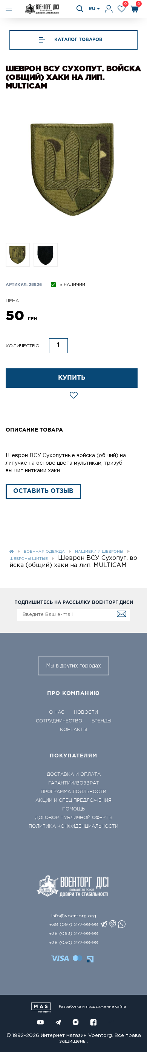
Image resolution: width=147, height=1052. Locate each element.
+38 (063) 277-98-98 (73, 934)
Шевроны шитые (28, 559)
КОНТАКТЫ (73, 729)
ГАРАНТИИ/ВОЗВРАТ (73, 783)
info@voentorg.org (73, 916)
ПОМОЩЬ (73, 809)
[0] (122, 8)
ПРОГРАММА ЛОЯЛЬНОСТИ (73, 791)
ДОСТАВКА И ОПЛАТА (74, 774)
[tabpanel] (73, 169)
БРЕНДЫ (101, 721)
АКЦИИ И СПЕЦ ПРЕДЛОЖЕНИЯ (73, 800)
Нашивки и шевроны (99, 551)
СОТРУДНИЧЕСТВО (59, 721)
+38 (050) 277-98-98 (73, 943)
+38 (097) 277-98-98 (73, 925)
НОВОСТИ (86, 712)
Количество (23, 346)
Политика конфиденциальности (73, 826)
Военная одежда (44, 551)
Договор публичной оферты (73, 817)
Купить (72, 378)
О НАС (56, 712)
